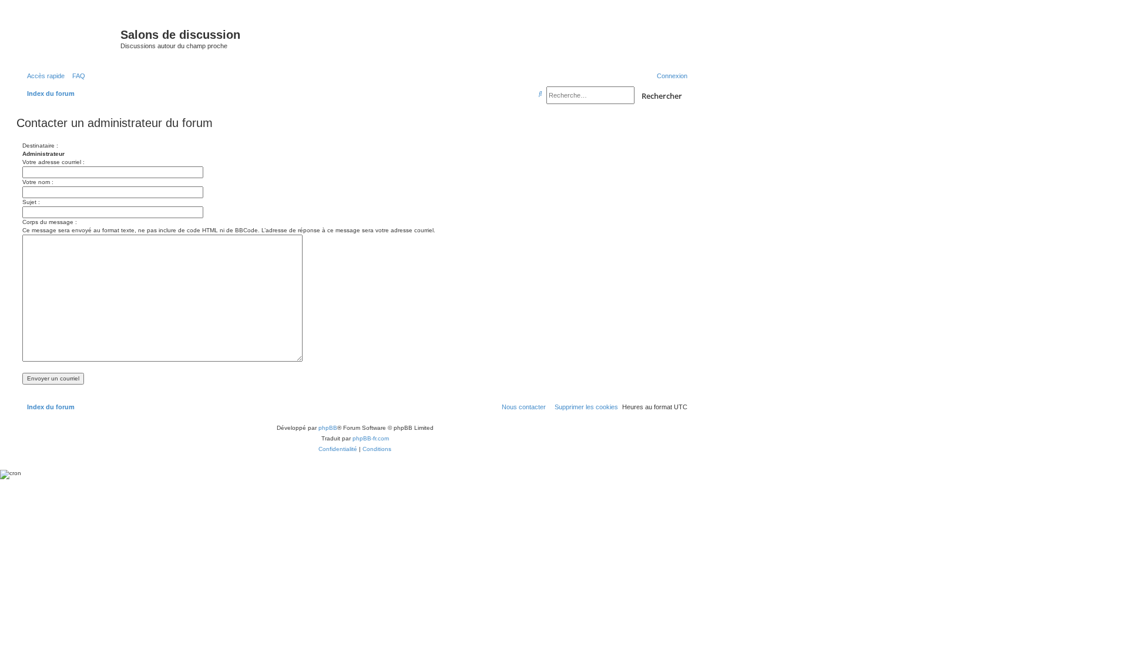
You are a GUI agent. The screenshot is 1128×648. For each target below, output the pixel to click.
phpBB (327, 428)
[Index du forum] (69, 38)
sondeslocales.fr (589, 27)
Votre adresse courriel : (53, 162)
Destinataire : (40, 145)
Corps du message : (49, 222)
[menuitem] (76, 76)
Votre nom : (37, 182)
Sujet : (31, 202)
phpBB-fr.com (370, 438)
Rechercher (662, 96)
